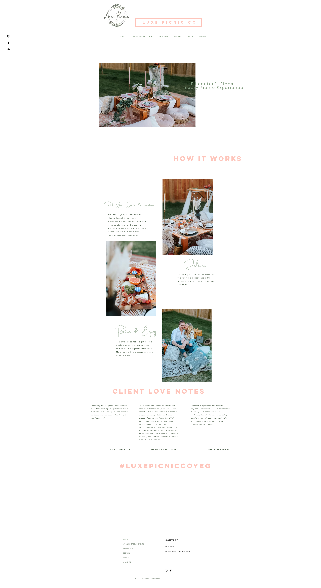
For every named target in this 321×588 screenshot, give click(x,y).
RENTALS (126, 553)
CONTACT (127, 562)
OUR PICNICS (128, 549)
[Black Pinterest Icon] (8, 49)
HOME (125, 539)
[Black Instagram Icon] (8, 36)
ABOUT (126, 558)
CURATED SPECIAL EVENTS (130, 544)
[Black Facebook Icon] (8, 43)
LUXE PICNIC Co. (173, 22)
